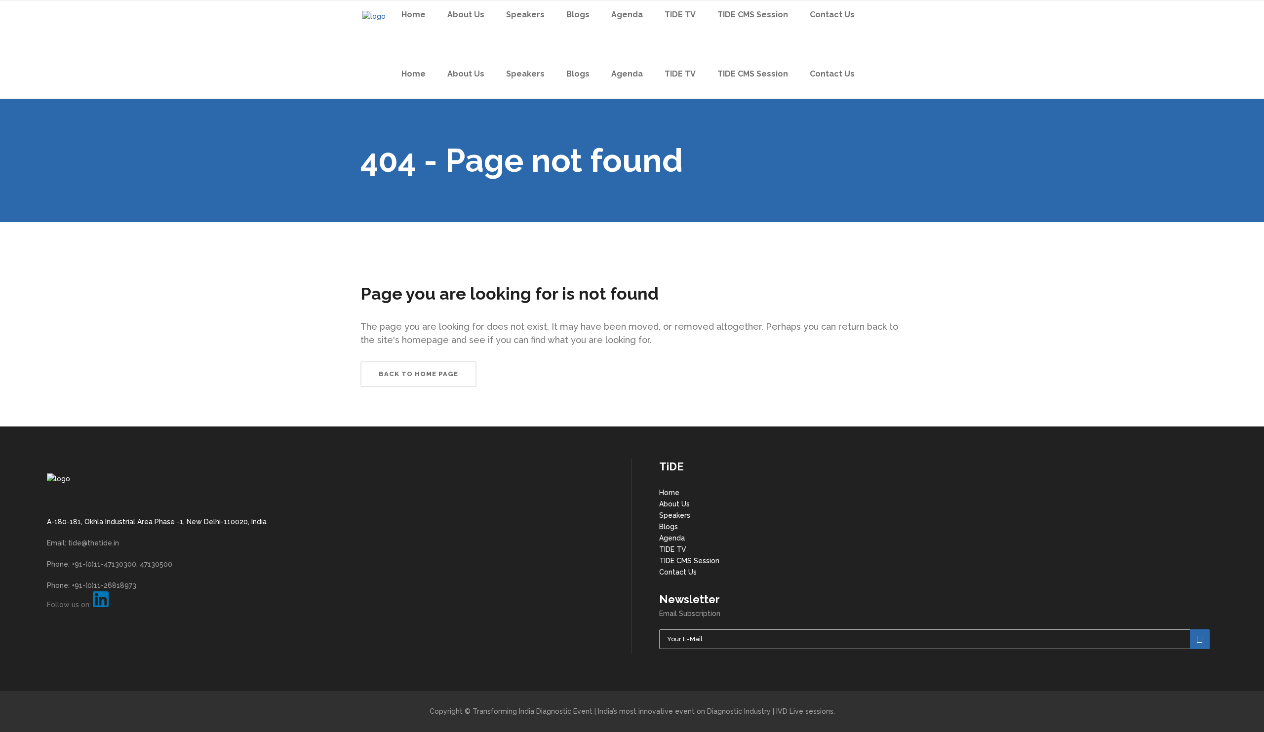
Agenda (672, 538)
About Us (674, 504)
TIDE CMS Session (689, 561)
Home (669, 493)
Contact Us (678, 572)
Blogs (668, 527)
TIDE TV (672, 549)
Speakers (674, 515)
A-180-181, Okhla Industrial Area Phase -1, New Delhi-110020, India (157, 522)
